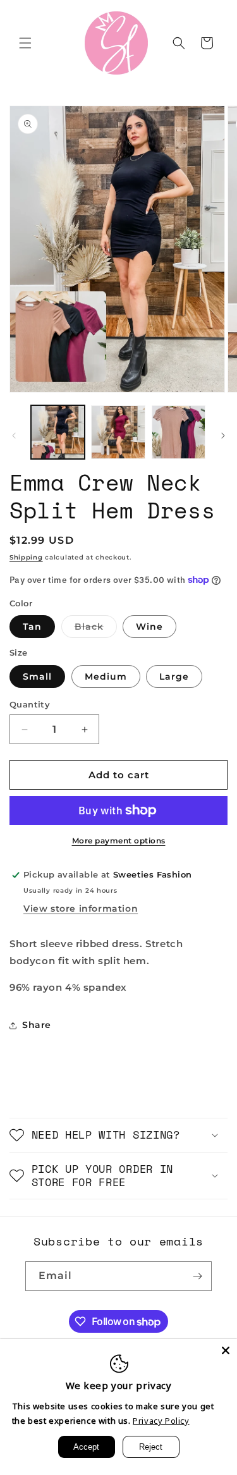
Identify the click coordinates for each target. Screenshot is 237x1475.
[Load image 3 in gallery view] (178, 432)
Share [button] (36, 1025)
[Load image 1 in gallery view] (58, 432)
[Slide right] (223, 436)
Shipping (26, 557)
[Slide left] (14, 436)
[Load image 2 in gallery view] (118, 432)
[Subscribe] (197, 1276)
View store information (80, 908)
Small (37, 676)
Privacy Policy (161, 1420)
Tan (32, 626)
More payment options (119, 840)
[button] (25, 43)
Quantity (29, 704)
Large (174, 676)
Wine (149, 626)
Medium (106, 676)
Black (96, 629)
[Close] (225, 1350)
